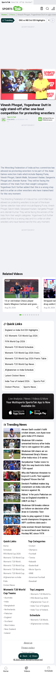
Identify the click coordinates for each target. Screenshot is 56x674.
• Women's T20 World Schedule (39, 620)
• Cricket (31, 546)
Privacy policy (28, 647)
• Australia (7, 598)
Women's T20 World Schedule (12, 562)
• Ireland (6, 633)
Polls (5, 581)
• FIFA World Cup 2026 (39, 598)
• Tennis (31, 558)
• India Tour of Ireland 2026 (39, 610)
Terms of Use (28, 652)
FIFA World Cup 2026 (12, 554)
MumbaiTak (29, 2)
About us (28, 642)
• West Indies (9, 625)
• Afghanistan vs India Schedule (39, 624)
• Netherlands (9, 609)
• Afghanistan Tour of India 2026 (39, 602)
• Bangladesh (9, 606)
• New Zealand (9, 629)
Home (4, 15)
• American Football (36, 577)
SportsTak (6, 2)
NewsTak (14, 2)
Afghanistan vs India (12, 577)
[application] (28, 84)
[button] (21, 294)
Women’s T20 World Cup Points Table (13, 569)
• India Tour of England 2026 (39, 606)
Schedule (7, 550)
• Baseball (32, 581)
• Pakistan (7, 613)
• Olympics (32, 550)
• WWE (30, 573)
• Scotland (7, 621)
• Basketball (33, 565)
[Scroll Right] (53, 20)
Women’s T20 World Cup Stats (13, 565)
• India (6, 602)
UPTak (21, 2)
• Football (32, 554)
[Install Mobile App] (41, 8)
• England (7, 617)
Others (12, 15)
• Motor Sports (34, 569)
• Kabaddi (32, 562)
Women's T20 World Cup (13, 558)
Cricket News (9, 585)
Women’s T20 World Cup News (13, 573)
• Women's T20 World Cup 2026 (41, 594)
